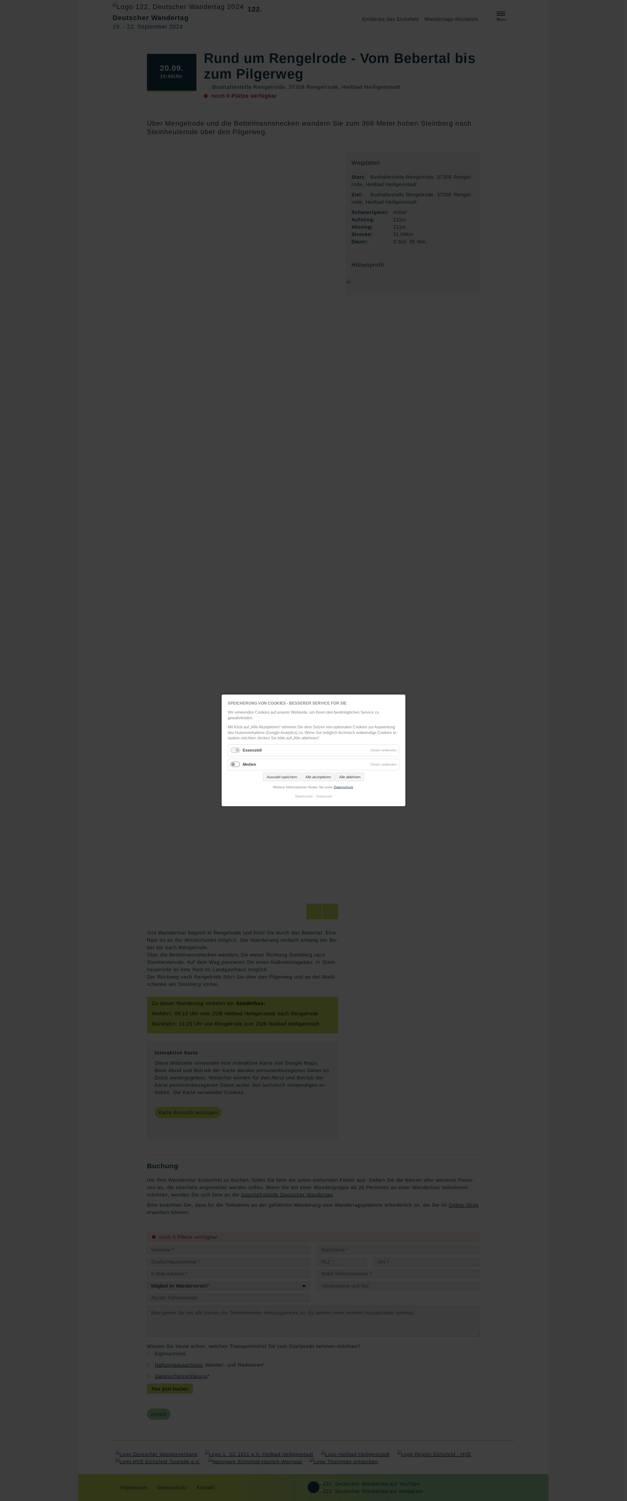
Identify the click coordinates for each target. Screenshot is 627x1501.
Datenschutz (343, 787)
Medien (249, 764)
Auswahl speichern (282, 777)
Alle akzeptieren (318, 777)
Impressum (324, 796)
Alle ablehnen (350, 777)
